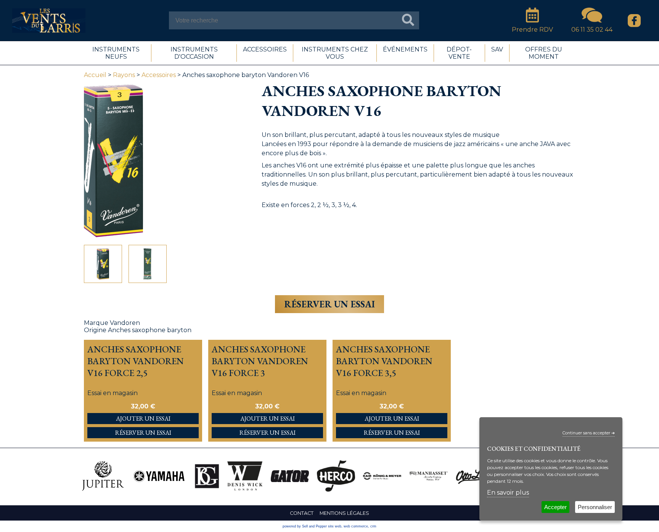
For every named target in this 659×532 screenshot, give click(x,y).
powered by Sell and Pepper (305, 526)
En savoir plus (508, 492)
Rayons (124, 75)
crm (373, 526)
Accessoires (158, 75)
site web (334, 526)
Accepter (555, 507)
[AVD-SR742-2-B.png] (148, 264)
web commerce (356, 526)
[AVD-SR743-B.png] (103, 264)
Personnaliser (595, 507)
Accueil (95, 75)
